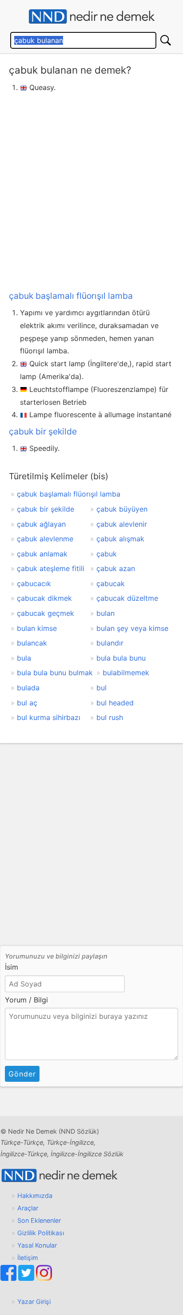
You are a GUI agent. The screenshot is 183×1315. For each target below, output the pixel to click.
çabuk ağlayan (41, 524)
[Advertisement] (91, 189)
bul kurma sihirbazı (48, 717)
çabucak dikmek (44, 598)
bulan (105, 613)
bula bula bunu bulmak (55, 672)
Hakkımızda (34, 1195)
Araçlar (27, 1208)
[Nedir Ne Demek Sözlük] (91, 16)
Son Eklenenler (39, 1220)
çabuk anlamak (42, 553)
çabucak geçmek (45, 613)
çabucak (110, 583)
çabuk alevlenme (45, 538)
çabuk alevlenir (121, 524)
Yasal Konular (37, 1245)
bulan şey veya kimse (132, 628)
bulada (28, 687)
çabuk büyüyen (121, 509)
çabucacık (34, 583)
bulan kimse (37, 628)
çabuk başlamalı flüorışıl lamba (71, 295)
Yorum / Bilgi (26, 999)
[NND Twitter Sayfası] (27, 1278)
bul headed (115, 702)
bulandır (109, 642)
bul (101, 687)
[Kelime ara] (166, 40)
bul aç (27, 702)
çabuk (106, 553)
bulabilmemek (126, 672)
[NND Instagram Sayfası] (44, 1278)
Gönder (22, 1073)
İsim (11, 967)
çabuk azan (115, 568)
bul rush (109, 717)
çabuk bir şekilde (43, 431)
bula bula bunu (121, 658)
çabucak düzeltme (127, 598)
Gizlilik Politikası (40, 1233)
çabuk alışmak (120, 538)
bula (24, 658)
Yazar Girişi (34, 1301)
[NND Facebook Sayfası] (9, 1278)
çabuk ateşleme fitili (50, 568)
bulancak (32, 642)
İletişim (27, 1257)
